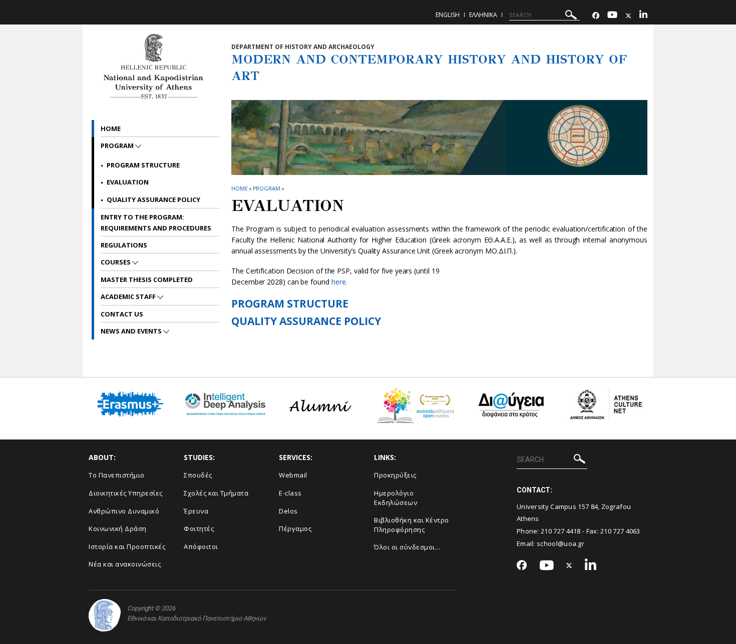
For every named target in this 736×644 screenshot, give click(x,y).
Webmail (293, 475)
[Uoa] (105, 615)
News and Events (132, 331)
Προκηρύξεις (395, 475)
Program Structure (143, 165)
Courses (116, 262)
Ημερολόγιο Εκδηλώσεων (395, 497)
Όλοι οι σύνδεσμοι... (407, 547)
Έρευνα (196, 511)
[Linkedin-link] (643, 16)
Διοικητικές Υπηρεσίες (126, 493)
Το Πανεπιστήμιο (117, 475)
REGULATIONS (124, 245)
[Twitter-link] (628, 16)
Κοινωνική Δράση (118, 528)
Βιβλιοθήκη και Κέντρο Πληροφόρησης (411, 525)
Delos (288, 511)
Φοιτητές (199, 528)
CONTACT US (122, 314)
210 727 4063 (620, 531)
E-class (290, 493)
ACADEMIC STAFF (129, 296)
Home (111, 128)
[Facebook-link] (595, 16)
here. (339, 281)
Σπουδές (198, 475)
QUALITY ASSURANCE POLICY (306, 321)
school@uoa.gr (560, 543)
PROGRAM (266, 188)
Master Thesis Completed (147, 279)
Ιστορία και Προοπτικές (127, 546)
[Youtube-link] (612, 16)
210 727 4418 (561, 531)
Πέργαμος (295, 528)
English (448, 14)
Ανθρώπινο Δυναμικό (124, 511)
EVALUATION (128, 182)
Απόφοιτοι (201, 546)
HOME (239, 188)
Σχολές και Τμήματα (216, 493)
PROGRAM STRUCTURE (289, 303)
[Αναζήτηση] (571, 16)
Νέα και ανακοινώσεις (125, 564)
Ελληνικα (483, 14)
